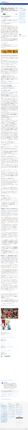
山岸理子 (3, 416)
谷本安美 (2, 421)
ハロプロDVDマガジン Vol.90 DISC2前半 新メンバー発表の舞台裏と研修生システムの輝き (19, 412)
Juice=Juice (3, 406)
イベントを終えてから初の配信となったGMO (9, 293)
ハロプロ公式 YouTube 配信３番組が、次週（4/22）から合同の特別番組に (11, 406)
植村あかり (2, 418)
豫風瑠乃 (4, 421)
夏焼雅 (10, 380)
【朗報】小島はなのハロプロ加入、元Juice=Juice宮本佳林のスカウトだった (23, 16)
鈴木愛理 (3, 422)
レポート (6, 12)
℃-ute (3, 407)
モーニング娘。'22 (5, 412)
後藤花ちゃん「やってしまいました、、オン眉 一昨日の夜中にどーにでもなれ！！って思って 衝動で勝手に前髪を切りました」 (23, 13)
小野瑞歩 (4, 415)
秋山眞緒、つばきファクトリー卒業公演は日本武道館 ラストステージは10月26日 (19, 406)
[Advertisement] (6, 362)
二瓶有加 (8, 380)
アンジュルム (4, 409)
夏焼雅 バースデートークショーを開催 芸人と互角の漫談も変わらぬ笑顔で (19, 408)
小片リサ (5, 414)
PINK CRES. (6, 380)
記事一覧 (6, 382)
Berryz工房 (4, 380)
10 (16, 421)
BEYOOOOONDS (4, 405)
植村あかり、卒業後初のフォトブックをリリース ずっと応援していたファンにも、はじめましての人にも (19, 414)
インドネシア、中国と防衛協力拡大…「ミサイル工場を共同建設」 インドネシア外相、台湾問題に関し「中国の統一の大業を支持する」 (23, 10)
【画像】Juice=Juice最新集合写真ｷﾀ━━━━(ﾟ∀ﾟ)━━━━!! (23, 15)
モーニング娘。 (4, 411)
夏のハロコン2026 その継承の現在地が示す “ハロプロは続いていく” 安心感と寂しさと (19, 410)
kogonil (8, 12)
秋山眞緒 (3, 420)
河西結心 (4, 418)
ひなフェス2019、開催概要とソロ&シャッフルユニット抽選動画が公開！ (11, 417)
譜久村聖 (6, 420)
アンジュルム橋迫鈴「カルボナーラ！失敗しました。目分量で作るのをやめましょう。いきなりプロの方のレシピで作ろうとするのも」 (23, 22)
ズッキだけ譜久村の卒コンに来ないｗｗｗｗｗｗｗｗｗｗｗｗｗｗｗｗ (23, 20)
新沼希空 (3, 417)
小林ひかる (12, 380)
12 (18, 421)
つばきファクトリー (4, 408)
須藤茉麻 (5, 422)
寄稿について (9, 391)
